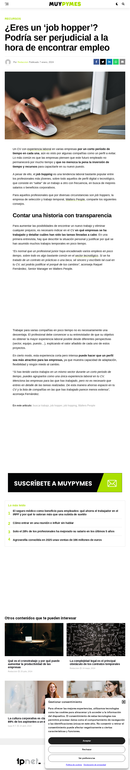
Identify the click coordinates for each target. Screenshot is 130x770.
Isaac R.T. (12, 726)
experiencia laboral (39, 149)
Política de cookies (74, 765)
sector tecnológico (86, 255)
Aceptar (87, 741)
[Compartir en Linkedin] (109, 62)
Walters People (75, 199)
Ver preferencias (86, 758)
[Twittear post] (103, 62)
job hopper (56, 405)
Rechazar (86, 749)
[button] (123, 701)
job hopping (70, 405)
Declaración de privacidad (95, 765)
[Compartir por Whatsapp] (116, 62)
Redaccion (23, 62)
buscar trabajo (41, 405)
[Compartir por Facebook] (96, 62)
